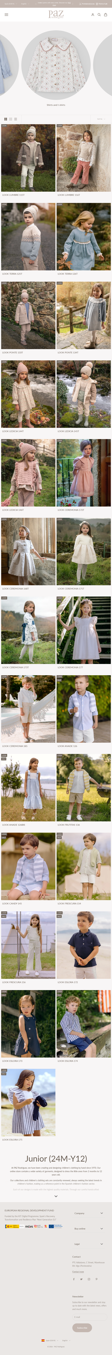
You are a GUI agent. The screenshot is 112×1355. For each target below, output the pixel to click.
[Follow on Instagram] (89, 1279)
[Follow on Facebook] (73, 1279)
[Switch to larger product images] (5, 119)
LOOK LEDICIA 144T (13, 431)
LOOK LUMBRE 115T (13, 195)
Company (79, 1213)
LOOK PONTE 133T (12, 352)
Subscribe (82, 1327)
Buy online (80, 1228)
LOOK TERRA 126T (68, 273)
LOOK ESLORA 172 (68, 982)
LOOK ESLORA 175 (12, 1139)
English (23, 4)
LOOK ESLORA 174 (68, 1061)
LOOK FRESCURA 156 (14, 982)
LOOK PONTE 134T (68, 352)
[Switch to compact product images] (15, 119)
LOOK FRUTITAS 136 (69, 824)
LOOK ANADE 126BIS (13, 824)
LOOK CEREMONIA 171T (71, 588)
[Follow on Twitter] (81, 1279)
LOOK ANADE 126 (67, 746)
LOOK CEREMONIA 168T (15, 588)
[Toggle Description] (56, 1196)
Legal (77, 1243)
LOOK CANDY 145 (12, 903)
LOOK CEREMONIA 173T (15, 667)
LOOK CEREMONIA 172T (71, 510)
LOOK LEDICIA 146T (13, 510)
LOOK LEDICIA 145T (68, 431)
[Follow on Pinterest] (96, 1279)
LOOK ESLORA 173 (12, 1061)
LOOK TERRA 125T (12, 273)
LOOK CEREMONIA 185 (14, 746)
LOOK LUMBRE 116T (69, 195)
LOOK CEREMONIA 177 (70, 667)
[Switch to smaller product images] (10, 119)
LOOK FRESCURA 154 (69, 903)
